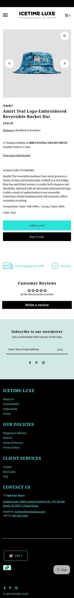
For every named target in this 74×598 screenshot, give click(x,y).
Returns (7, 437)
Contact (7, 467)
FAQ (5, 476)
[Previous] (9, 63)
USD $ (18, 555)
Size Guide (9, 472)
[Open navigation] (9, 15)
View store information (16, 155)
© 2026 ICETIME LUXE (15, 594)
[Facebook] (30, 363)
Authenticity (10, 409)
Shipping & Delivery (15, 433)
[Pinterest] (36, 363)
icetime (19, 511)
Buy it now (37, 236)
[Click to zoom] (64, 35)
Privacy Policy (11, 447)
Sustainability (11, 404)
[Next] (64, 63)
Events (7, 413)
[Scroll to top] (65, 587)
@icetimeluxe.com (34, 511)
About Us (8, 399)
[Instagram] (43, 363)
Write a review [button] (37, 305)
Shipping (8, 130)
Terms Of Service (13, 442)
